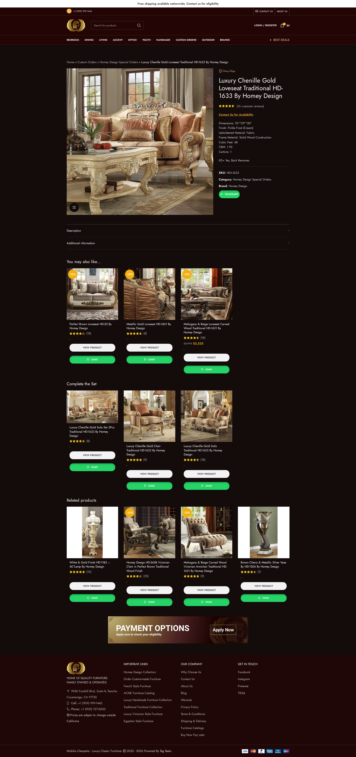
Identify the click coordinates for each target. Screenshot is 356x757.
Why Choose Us (191, 672)
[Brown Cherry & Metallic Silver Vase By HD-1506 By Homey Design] (263, 532)
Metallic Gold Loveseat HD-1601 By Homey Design (149, 326)
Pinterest (243, 686)
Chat (94, 359)
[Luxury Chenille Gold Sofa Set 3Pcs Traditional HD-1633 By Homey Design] (92, 406)
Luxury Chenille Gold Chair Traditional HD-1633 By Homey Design (146, 450)
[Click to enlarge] (74, 207)
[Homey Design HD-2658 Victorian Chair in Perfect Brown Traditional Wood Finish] (149, 532)
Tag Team (165, 751)
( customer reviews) (250, 106)
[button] (229, 194)
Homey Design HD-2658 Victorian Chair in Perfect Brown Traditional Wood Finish (148, 566)
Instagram (244, 679)
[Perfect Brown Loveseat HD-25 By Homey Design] (92, 294)
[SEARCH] (139, 25)
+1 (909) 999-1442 (82, 11)
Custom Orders (87, 62)
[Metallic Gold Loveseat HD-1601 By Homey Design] (149, 294)
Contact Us (188, 679)
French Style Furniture (137, 686)
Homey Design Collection (140, 672)
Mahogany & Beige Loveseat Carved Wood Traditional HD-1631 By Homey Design (206, 328)
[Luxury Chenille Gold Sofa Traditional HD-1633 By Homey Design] (206, 416)
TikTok (241, 693)
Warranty (186, 700)
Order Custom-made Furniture (142, 679)
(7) (259, 571)
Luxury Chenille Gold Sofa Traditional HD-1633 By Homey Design (203, 450)
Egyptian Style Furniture (138, 721)
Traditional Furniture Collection (143, 707)
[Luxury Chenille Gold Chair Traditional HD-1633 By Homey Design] (149, 416)
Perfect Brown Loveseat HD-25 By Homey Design (91, 326)
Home (70, 62)
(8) (145, 333)
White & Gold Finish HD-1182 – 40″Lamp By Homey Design (90, 564)
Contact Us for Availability (236, 114)
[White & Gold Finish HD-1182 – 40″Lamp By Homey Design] (92, 532)
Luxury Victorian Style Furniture (143, 714)
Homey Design (238, 186)
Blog (184, 693)
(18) (88, 333)
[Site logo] (76, 25)
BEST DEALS (281, 40)
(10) (88, 571)
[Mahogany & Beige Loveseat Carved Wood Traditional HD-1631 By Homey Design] (206, 294)
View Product (92, 347)
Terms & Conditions (193, 714)
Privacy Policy (189, 707)
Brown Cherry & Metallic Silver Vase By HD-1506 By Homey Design (263, 564)
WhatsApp (231, 194)
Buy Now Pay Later (193, 735)
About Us (186, 686)
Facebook (244, 672)
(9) (145, 459)
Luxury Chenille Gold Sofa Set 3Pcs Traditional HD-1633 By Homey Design (92, 431)
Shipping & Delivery (193, 721)
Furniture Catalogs (192, 728)
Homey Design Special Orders (119, 62)
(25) (146, 576)
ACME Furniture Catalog (139, 693)
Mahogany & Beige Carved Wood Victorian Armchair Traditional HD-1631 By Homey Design (205, 566)
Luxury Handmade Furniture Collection (148, 700)
